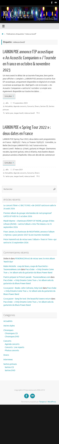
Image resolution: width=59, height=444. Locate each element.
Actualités (9, 106)
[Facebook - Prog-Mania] (52, 3)
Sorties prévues (10, 364)
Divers (37, 106)
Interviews (8, 359)
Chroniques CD (11, 333)
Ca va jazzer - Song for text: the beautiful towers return (27, 299)
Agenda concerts (20, 106)
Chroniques (8, 330)
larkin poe (9, 113)
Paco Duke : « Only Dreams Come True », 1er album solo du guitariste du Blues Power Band (29, 291)
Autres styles (9, 326)
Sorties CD (44, 106)
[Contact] (56, 3)
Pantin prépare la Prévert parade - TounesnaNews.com (26, 277)
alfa (7, 103)
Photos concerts (12, 350)
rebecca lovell (29, 113)
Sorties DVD (10, 370)
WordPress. (52, 402)
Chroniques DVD (12, 336)
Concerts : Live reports (14, 347)
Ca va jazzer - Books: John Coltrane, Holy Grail (22, 288)
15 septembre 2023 (20, 103)
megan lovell (18, 113)
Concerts (30, 106)
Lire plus (8, 96)
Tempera (42, 402)
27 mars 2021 (18, 170)
